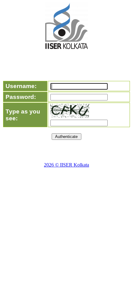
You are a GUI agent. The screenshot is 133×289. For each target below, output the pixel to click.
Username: (21, 86)
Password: (21, 97)
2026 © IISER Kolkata (66, 164)
